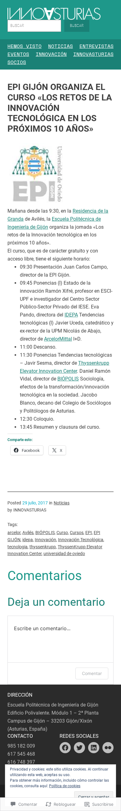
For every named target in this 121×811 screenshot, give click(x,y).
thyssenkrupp (42, 546)
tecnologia (17, 546)
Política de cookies (64, 786)
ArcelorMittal (58, 339)
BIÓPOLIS (68, 379)
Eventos (18, 54)
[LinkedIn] (93, 747)
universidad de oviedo (64, 553)
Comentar (92, 673)
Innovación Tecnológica (80, 539)
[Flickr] (108, 747)
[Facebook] (65, 747)
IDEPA (71, 315)
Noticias (60, 46)
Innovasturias (93, 54)
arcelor (13, 532)
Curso (62, 532)
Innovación (51, 54)
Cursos (76, 532)
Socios (16, 62)
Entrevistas (96, 46)
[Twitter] (79, 747)
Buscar (77, 25)
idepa (27, 539)
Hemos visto (24, 46)
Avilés (28, 532)
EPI (88, 532)
